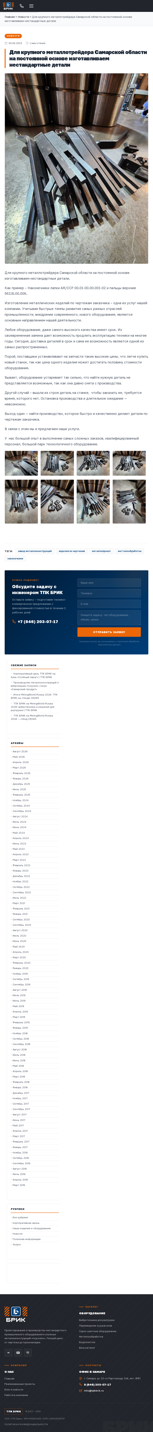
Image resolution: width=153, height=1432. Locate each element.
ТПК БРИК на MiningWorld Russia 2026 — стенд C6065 (32, 717)
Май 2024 (19, 832)
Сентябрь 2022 (22, 892)
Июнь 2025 (19, 789)
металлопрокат (101, 551)
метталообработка (129, 551)
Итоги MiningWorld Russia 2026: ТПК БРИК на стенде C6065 (34, 696)
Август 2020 (20, 930)
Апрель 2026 (21, 762)
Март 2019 (19, 1017)
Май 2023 (19, 849)
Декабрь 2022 (21, 876)
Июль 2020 (19, 935)
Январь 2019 (20, 1027)
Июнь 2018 (19, 1060)
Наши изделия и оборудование (32, 1228)
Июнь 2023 (19, 843)
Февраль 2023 (21, 865)
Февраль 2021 (21, 908)
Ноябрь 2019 (20, 973)
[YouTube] (18, 1353)
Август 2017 (20, 1114)
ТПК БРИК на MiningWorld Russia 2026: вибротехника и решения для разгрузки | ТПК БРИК (32, 707)
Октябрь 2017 (21, 1103)
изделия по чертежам (72, 551)
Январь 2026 (21, 778)
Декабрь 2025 (21, 784)
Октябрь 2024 (21, 805)
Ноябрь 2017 (20, 1098)
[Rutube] (28, 1353)
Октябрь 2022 (21, 887)
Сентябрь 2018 (21, 1044)
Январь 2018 (20, 1087)
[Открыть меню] (31, 6)
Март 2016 (19, 1185)
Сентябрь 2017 (21, 1109)
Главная (10, 16)
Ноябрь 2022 (20, 881)
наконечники (15, 558)
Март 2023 (19, 860)
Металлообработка (91, 1336)
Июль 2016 (19, 1174)
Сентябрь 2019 (21, 984)
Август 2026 (20, 751)
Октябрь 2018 (21, 1038)
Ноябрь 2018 (20, 1033)
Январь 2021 (20, 914)
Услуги (17, 1244)
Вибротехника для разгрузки (97, 1320)
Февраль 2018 (21, 1082)
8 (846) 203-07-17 (97, 1384)
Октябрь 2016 (21, 1158)
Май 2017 (18, 1125)
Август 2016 (20, 1168)
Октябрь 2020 (21, 919)
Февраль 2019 (21, 1022)
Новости (13, 36)
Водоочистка (87, 1342)
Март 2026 (19, 767)
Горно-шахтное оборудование (97, 1331)
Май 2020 (19, 946)
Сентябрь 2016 (21, 1163)
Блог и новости (13, 1389)
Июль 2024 (19, 821)
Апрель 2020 (21, 952)
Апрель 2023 (21, 854)
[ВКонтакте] (8, 1353)
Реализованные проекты (19, 1383)
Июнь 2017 (19, 1120)
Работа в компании (16, 1395)
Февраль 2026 (21, 773)
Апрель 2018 (20, 1071)
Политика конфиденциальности (26, 1424)
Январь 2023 (20, 870)
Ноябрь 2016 (20, 1152)
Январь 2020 (21, 968)
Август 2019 (20, 989)
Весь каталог (87, 1347)
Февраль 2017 (21, 1141)
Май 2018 (18, 1065)
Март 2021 (19, 903)
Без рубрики (20, 1217)
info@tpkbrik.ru (94, 1390)
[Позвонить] (22, 6)
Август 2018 (20, 1049)
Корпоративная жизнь (26, 1223)
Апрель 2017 (20, 1130)
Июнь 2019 (19, 1000)
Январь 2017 (20, 1147)
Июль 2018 (19, 1054)
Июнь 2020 (19, 941)
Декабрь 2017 (21, 1093)
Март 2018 (19, 1076)
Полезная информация (26, 1239)
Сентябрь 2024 (22, 811)
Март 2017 (19, 1136)
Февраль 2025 (21, 794)
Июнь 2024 (19, 827)
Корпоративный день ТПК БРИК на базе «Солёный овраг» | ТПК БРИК (33, 675)
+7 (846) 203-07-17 (38, 621)
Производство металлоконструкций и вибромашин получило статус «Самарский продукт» (35, 686)
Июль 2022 (19, 897)
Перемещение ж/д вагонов (95, 1325)
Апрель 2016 (20, 1179)
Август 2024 (20, 816)
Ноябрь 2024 (21, 800)
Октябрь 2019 (21, 979)
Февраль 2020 (21, 962)
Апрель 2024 (21, 838)
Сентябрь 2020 (22, 925)
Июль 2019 (19, 995)
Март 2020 (19, 957)
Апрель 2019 (20, 1011)
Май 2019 (18, 1006)
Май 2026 (19, 756)
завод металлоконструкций (35, 551)
